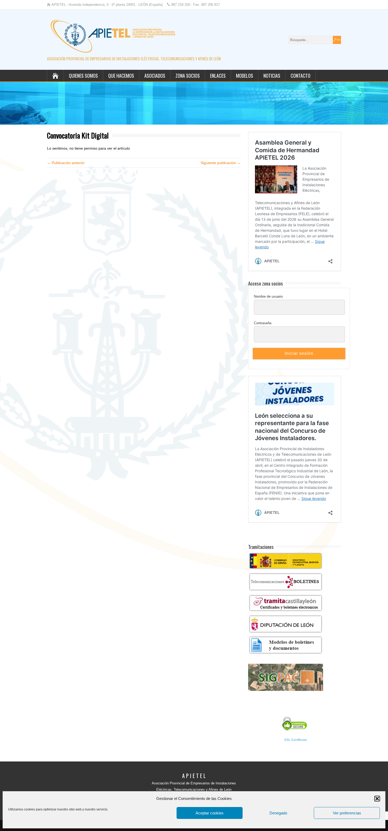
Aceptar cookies (210, 813)
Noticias (271, 75)
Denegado (278, 813)
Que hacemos (121, 75)
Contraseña (262, 323)
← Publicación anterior (66, 163)
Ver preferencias (347, 813)
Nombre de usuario (268, 296)
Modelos (244, 75)
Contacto (300, 75)
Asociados (154, 75)
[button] (377, 798)
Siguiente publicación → (221, 163)
